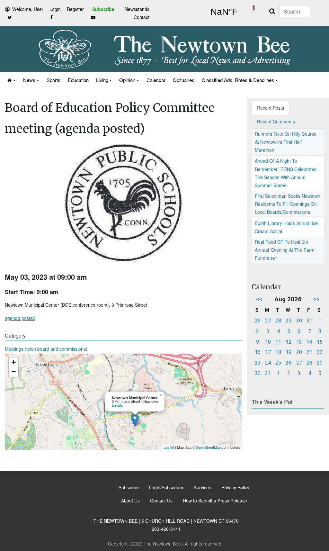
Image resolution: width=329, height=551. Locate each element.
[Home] (11, 80)
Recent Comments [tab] (276, 121)
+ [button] (14, 362)
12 (288, 342)
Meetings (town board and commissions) (46, 349)
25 (278, 363)
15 (320, 342)
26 (258, 321)
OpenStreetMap (208, 447)
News (29, 80)
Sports (53, 80)
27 (268, 321)
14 (309, 342)
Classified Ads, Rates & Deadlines (238, 80)
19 (288, 352)
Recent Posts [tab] (270, 107)
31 (309, 321)
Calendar (156, 80)
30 (299, 321)
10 (268, 342)
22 (320, 352)
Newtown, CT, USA (224, 12)
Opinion (127, 80)
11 (278, 342)
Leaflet (169, 447)
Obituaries (183, 80)
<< (259, 299)
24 (268, 363)
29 (288, 321)
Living (102, 80)
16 (258, 352)
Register (75, 9)
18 (278, 352)
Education (78, 80)
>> (316, 299)
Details (117, 405)
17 (268, 352)
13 (299, 342)
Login (55, 9)
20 (299, 352)
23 (258, 363)
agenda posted (20, 318)
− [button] (14, 372)
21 (309, 352)
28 (278, 321)
